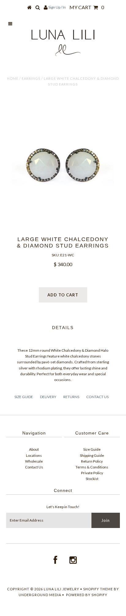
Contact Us (34, 467)
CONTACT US (97, 396)
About (34, 449)
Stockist (92, 478)
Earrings (31, 78)
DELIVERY (48, 396)
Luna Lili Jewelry (62, 589)
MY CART (86, 7)
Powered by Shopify (86, 595)
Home (12, 78)
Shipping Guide (92, 455)
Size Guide (92, 449)
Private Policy (92, 473)
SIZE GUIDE (23, 396)
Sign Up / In (57, 7)
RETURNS (71, 396)
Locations (34, 455)
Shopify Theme (98, 589)
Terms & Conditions (92, 467)
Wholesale (34, 461)
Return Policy (92, 461)
